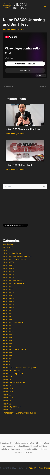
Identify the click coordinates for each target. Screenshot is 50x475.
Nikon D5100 (8, 295)
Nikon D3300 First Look (19, 165)
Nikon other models (11, 371)
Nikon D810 (8, 353)
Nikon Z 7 (7, 395)
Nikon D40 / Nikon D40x (13, 283)
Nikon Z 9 (7, 404)
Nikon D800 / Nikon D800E (14, 349)
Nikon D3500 (8, 277)
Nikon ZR (7, 410)
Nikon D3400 (8, 274)
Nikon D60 (7, 313)
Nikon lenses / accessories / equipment (20, 367)
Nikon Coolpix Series (12, 253)
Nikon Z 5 (7, 380)
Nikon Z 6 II (8, 389)
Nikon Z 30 (7, 376)
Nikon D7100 (8, 331)
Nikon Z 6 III (8, 392)
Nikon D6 (7, 310)
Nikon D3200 (8, 268)
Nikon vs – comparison (13, 374)
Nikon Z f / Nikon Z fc (12, 407)
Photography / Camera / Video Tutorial (19, 413)
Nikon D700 (8, 325)
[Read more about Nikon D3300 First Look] (25, 151)
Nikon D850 (8, 355)
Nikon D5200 (8, 298)
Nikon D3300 (8, 271)
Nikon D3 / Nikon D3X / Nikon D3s (18, 256)
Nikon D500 (8, 289)
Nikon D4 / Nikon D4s (12, 280)
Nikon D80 (7, 346)
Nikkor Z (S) (8, 247)
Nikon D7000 (8, 328)
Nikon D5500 (8, 304)
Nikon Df (6, 362)
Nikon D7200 (8, 334)
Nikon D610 (8, 319)
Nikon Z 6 (7, 386)
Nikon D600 (8, 316)
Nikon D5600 (8, 307)
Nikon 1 (6, 250)
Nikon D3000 (8, 262)
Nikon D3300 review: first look (23, 129)
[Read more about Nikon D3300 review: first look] (25, 115)
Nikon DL (7, 365)
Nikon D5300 (8, 301)
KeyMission (8, 244)
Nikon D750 (8, 337)
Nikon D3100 (8, 265)
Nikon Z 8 (7, 401)
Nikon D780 (8, 343)
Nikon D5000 (8, 292)
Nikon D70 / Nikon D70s (13, 322)
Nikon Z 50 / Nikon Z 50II (14, 383)
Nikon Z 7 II (8, 398)
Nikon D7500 (8, 340)
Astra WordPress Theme (39, 468)
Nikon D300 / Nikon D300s (14, 259)
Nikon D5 (7, 286)
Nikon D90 (7, 358)
